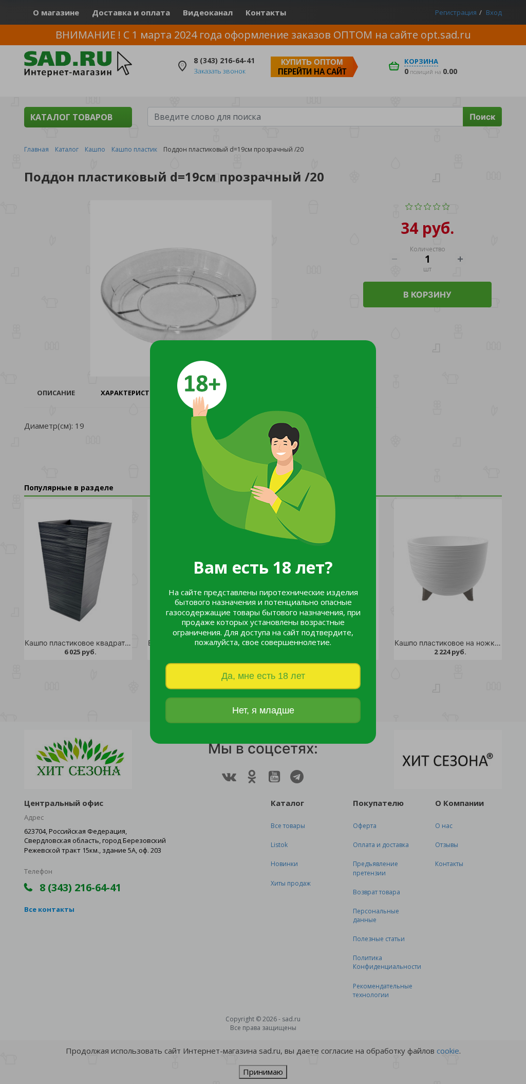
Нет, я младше (263, 710)
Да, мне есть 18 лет (263, 676)
